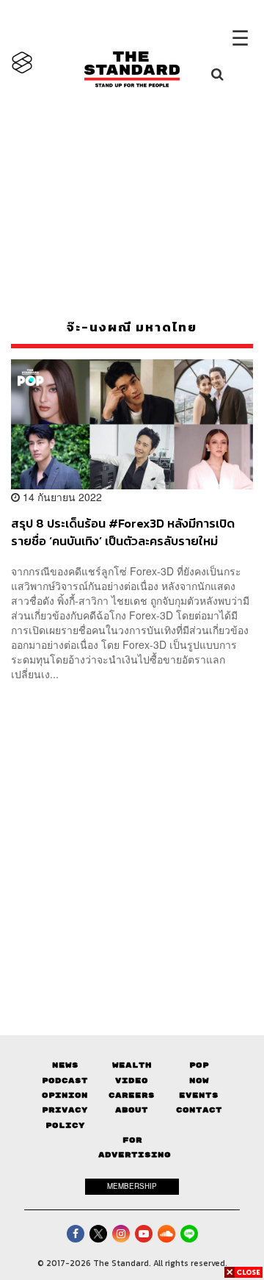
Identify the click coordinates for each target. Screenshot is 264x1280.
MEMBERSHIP (132, 1186)
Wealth (132, 1065)
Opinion (65, 1095)
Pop (199, 1065)
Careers (132, 1095)
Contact (199, 1110)
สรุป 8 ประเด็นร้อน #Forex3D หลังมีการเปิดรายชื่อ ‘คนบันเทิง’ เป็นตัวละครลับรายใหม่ (123, 531)
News (65, 1065)
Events (199, 1095)
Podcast (65, 1080)
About (131, 1110)
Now (199, 1080)
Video (131, 1080)
